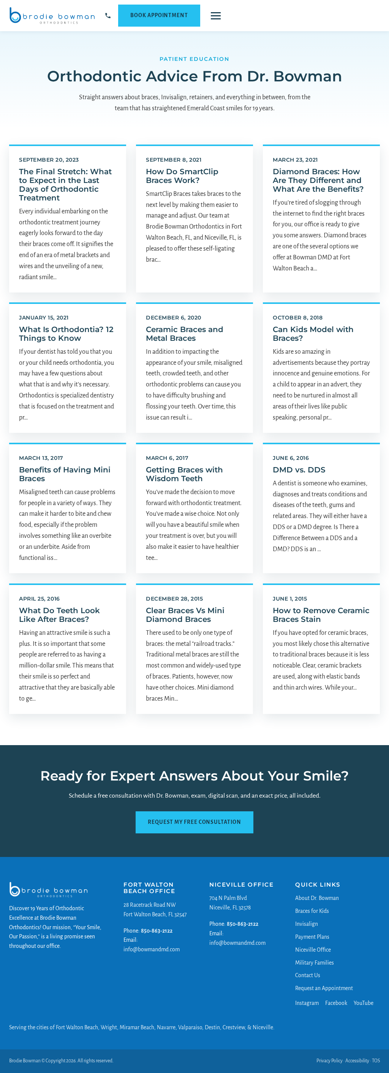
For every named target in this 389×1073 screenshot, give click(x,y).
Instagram (307, 1003)
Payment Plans (312, 937)
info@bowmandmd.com (151, 949)
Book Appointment (159, 15)
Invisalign (306, 924)
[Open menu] (216, 15)
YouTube (363, 1003)
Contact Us (307, 975)
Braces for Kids (312, 911)
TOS (376, 1060)
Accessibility (357, 1060)
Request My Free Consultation (194, 822)
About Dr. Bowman (317, 898)
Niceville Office (313, 950)
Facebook (336, 1003)
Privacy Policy (329, 1060)
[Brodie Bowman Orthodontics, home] (52, 15)
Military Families (314, 963)
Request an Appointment (324, 988)
